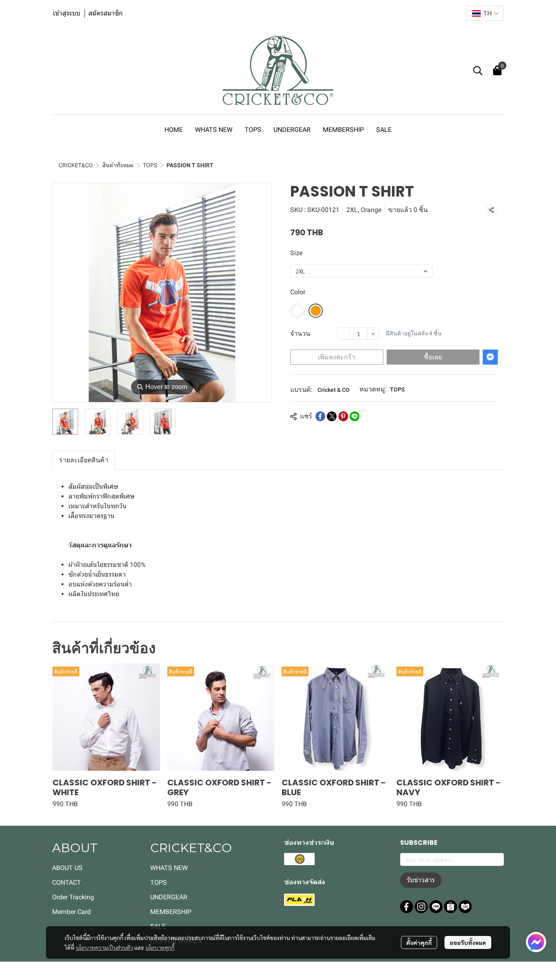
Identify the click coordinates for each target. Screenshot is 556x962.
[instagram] (421, 906)
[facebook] (406, 906)
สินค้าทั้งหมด (118, 165)
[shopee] (450, 906)
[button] (485, 13)
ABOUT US (67, 868)
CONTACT (66, 882)
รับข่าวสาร (421, 880)
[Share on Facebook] (320, 416)
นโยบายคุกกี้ (160, 947)
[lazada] (465, 906)
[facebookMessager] (536, 942)
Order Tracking (73, 897)
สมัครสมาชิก (105, 13)
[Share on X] (332, 416)
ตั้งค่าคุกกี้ (419, 942)
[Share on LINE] (354, 416)
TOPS (150, 165)
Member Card (71, 912)
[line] (435, 906)
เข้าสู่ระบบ (66, 13)
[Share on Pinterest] (343, 416)
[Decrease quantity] (343, 333)
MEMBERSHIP (170, 912)
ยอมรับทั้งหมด (468, 942)
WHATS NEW (169, 868)
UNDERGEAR (168, 897)
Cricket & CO (333, 390)
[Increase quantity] (373, 333)
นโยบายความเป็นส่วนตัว (104, 947)
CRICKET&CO (76, 165)
